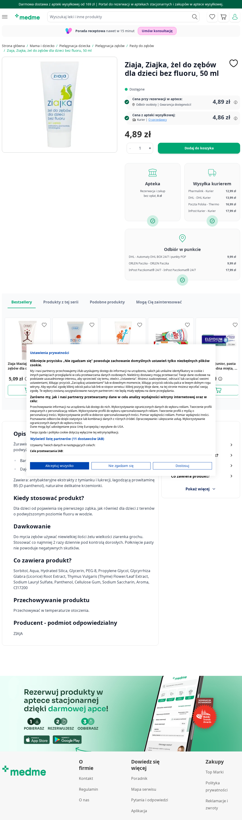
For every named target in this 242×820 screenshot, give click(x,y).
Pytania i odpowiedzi (149, 800)
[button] (26, 379)
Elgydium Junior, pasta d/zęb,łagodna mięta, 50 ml (218, 366)
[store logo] (27, 17)
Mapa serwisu (143, 789)
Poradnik (139, 778)
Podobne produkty (107, 302)
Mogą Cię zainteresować (159, 302)
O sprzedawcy (157, 120)
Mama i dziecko (42, 45)
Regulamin (88, 789)
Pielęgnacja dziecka (74, 45)
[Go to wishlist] (212, 17)
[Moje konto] (235, 17)
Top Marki (215, 772)
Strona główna (13, 45)
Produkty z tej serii (60, 302)
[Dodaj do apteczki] (233, 63)
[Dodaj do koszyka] (218, 390)
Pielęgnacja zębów (110, 45)
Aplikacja (139, 810)
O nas (84, 800)
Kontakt (86, 778)
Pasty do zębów (142, 45)
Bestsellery (21, 302)
